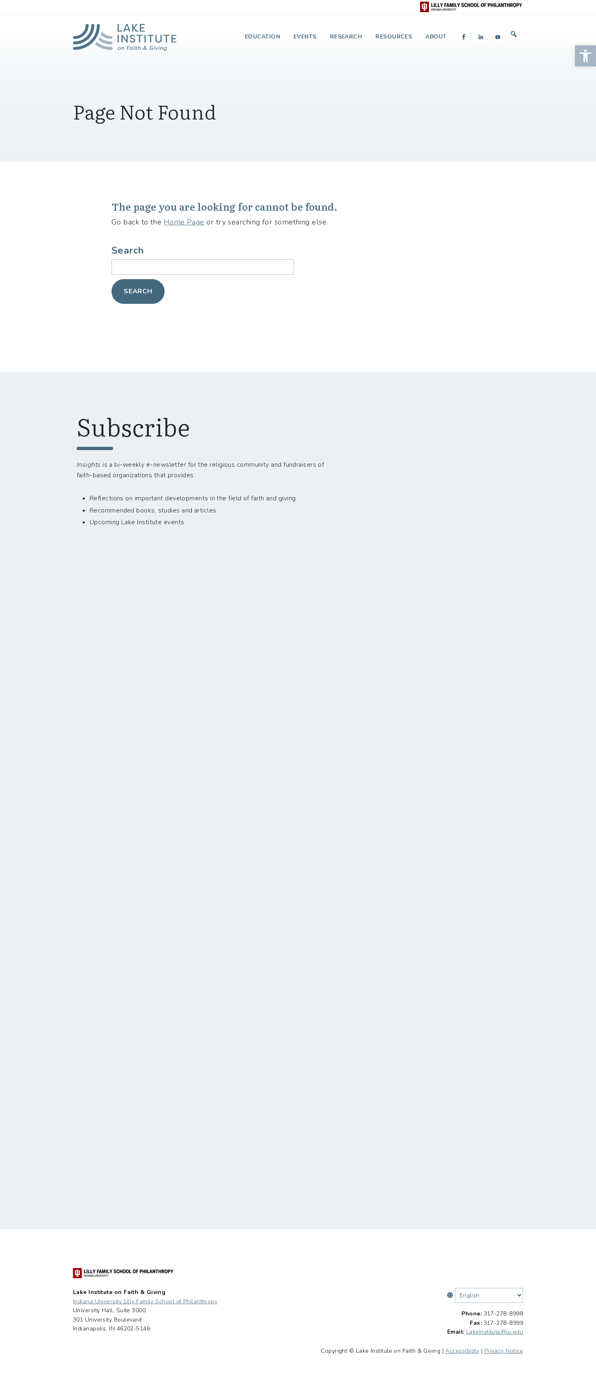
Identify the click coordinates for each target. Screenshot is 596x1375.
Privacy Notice (504, 1351)
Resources (393, 37)
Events (305, 37)
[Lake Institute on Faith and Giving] (124, 34)
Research (346, 37)
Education (262, 37)
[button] (585, 55)
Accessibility (462, 1351)
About (435, 37)
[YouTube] (498, 37)
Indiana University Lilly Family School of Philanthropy (145, 1301)
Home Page (184, 222)
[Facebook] (464, 37)
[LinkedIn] (481, 37)
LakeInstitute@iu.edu (494, 1332)
